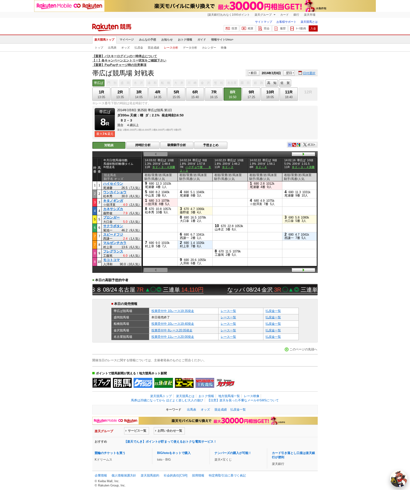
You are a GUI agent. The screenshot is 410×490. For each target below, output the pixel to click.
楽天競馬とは (309, 21)
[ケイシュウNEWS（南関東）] (143, 383)
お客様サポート (286, 21)
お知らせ (167, 39)
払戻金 (139, 47)
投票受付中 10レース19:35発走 (172, 311)
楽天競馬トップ (104, 39)
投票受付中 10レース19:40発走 (172, 323)
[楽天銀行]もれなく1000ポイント (229, 14)
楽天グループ (263, 14)
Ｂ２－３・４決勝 (163, 167)
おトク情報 (185, 39)
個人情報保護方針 (124, 475)
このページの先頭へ (303, 349)
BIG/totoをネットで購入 (174, 453)
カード (284, 14)
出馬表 (112, 47)
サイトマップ (263, 21)
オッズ (125, 47)
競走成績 (153, 47)
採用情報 (198, 475)
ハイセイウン (113, 183)
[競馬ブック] (101, 383)
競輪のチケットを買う (110, 453)
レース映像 (251, 396)
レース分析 (171, 47)
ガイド (201, 39)
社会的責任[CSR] (175, 475)
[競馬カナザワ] (225, 383)
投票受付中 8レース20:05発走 (171, 330)
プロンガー (111, 217)
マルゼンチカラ (114, 243)
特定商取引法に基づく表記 (227, 475)
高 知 (271, 83)
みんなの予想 (147, 39)
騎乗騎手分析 (177, 145)
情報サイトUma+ (222, 39)
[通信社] (163, 383)
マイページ (127, 39)
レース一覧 (228, 311)
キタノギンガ (113, 200)
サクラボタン (113, 226)
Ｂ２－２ (227, 167)
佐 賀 (285, 83)
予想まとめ (211, 145)
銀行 (296, 14)
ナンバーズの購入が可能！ (233, 453)
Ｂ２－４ (261, 167)
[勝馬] (122, 383)
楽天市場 (309, 14)
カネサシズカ (113, 209)
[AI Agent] (398, 478)
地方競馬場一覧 (229, 396)
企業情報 (101, 475)
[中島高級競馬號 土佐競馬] (205, 383)
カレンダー (209, 47)
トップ (99, 47)
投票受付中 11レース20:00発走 (172, 337)
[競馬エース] (184, 383)
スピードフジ (113, 234)
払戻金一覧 (273, 311)
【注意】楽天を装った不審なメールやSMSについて (243, 400)
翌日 (289, 73)
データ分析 (190, 47)
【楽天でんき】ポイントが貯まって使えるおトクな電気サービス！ (170, 441)
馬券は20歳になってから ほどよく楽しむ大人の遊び (167, 400)
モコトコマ (111, 260)
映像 (224, 47)
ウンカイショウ (114, 192)
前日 (254, 73)
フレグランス (113, 251)
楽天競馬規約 (150, 475)
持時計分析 (143, 145)
